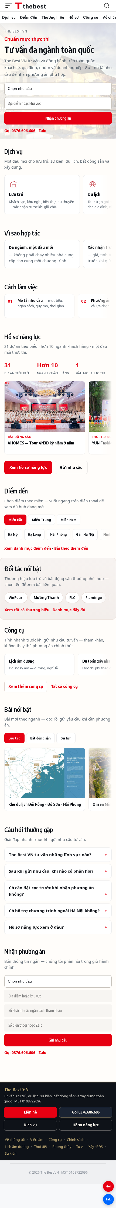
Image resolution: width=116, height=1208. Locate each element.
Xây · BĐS (95, 1146)
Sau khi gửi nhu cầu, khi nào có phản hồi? (51, 871)
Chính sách (75, 1139)
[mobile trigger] (10, 5)
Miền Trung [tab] (41, 520)
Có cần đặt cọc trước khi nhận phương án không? (51, 890)
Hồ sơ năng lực (86, 1124)
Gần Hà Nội (85, 534)
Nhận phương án (58, 118)
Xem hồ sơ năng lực (28, 467)
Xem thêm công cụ (25, 686)
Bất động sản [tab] (40, 738)
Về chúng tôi (15, 1139)
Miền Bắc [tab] (15, 520)
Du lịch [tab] (65, 738)
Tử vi (79, 1146)
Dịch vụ (30, 1124)
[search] (107, 5)
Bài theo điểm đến (71, 548)
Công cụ (55, 1139)
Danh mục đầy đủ (69, 609)
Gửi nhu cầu (71, 467)
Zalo (42, 130)
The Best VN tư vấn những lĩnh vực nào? (50, 854)
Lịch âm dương (17, 1146)
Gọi (108, 1186)
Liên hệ (30, 1112)
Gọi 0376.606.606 (19, 130)
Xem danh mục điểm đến (27, 548)
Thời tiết (40, 1146)
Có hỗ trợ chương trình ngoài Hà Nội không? (54, 910)
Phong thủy (61, 1146)
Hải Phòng (58, 534)
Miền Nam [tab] (68, 520)
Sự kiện (10, 1153)
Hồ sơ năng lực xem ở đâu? (36, 927)
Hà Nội (13, 534)
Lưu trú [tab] (14, 738)
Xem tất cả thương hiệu (27, 609)
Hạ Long (34, 534)
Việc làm (36, 1139)
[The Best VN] (41, 5)
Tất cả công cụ (64, 686)
